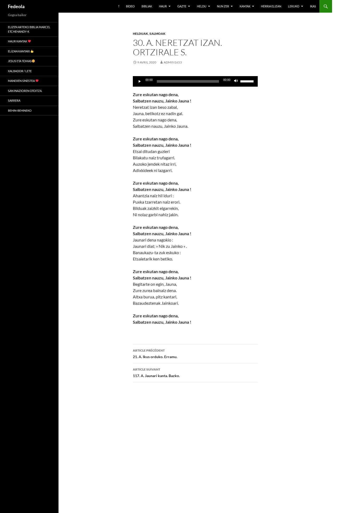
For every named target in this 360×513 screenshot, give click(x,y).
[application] (195, 81)
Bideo (130, 6)
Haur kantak (18, 41)
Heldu (201, 6)
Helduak (140, 34)
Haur (163, 6)
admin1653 (173, 62)
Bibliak (147, 6)
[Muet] (236, 81)
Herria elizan (271, 6)
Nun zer (223, 6)
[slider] (247, 81)
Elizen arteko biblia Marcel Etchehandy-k (29, 29)
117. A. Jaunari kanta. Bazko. (156, 372)
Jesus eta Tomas (20, 61)
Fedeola (16, 6)
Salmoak (157, 34)
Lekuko (293, 6)
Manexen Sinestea (21, 80)
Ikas (313, 6)
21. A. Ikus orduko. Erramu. (155, 353)
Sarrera (14, 100)
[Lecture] (139, 81)
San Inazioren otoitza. (25, 90)
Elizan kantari (19, 51)
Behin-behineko (20, 110)
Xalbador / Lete (20, 71)
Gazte (181, 6)
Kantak (245, 6)
